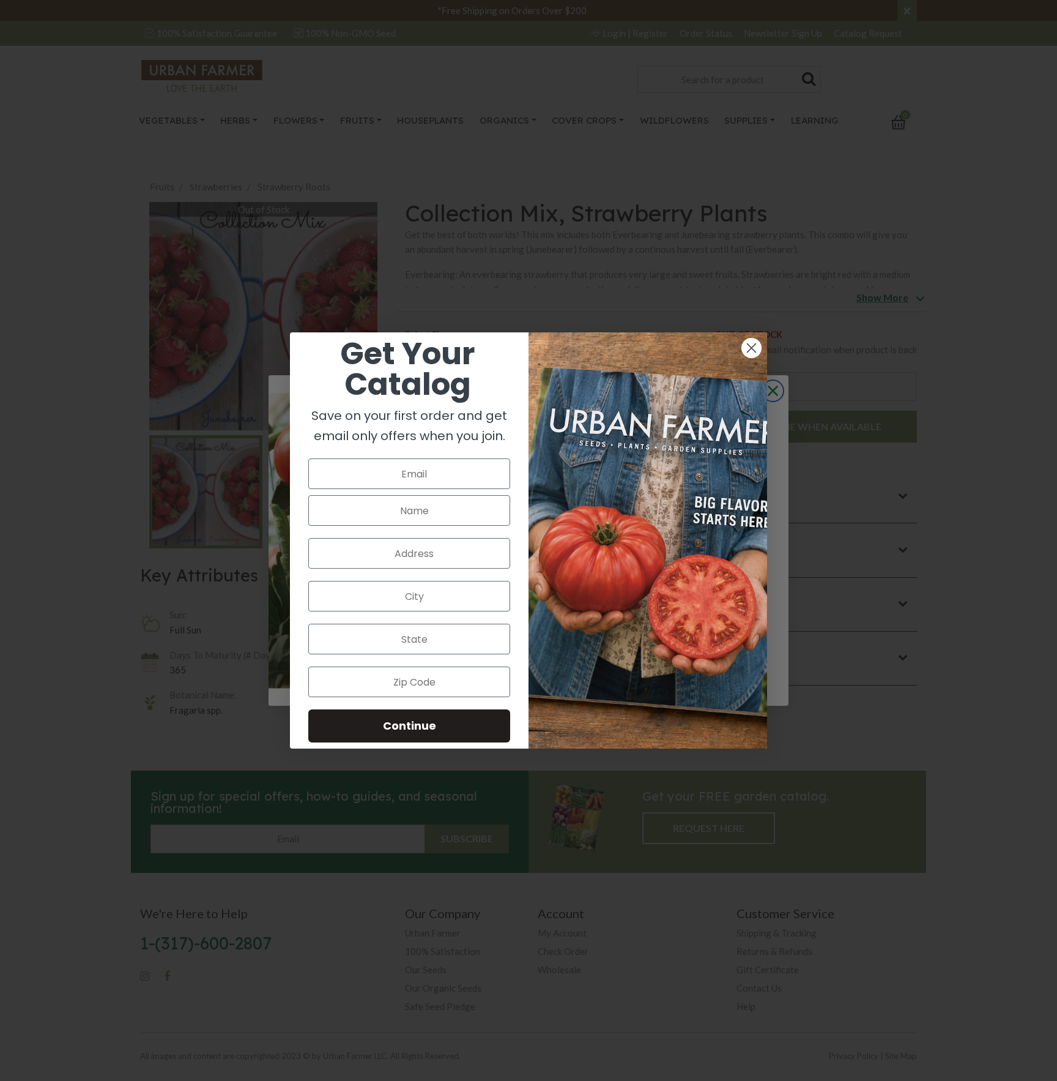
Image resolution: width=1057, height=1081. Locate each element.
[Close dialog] (751, 348)
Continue (409, 725)
